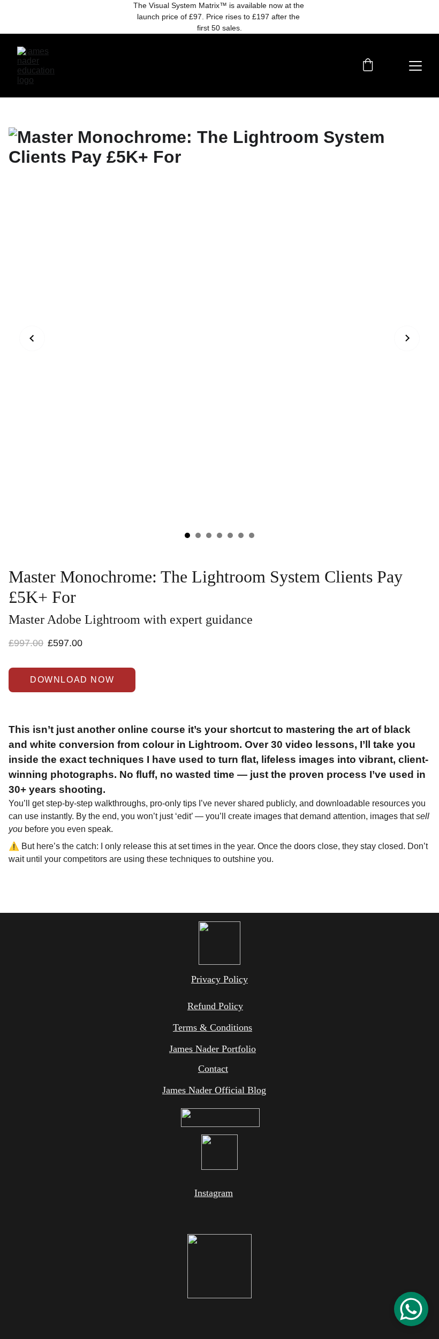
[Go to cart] (368, 66)
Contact (213, 1068)
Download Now (72, 679)
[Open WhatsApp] (411, 1309)
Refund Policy (215, 1006)
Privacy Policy (219, 979)
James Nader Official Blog (214, 1090)
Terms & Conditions (212, 1027)
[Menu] (415, 66)
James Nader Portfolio (212, 1048)
